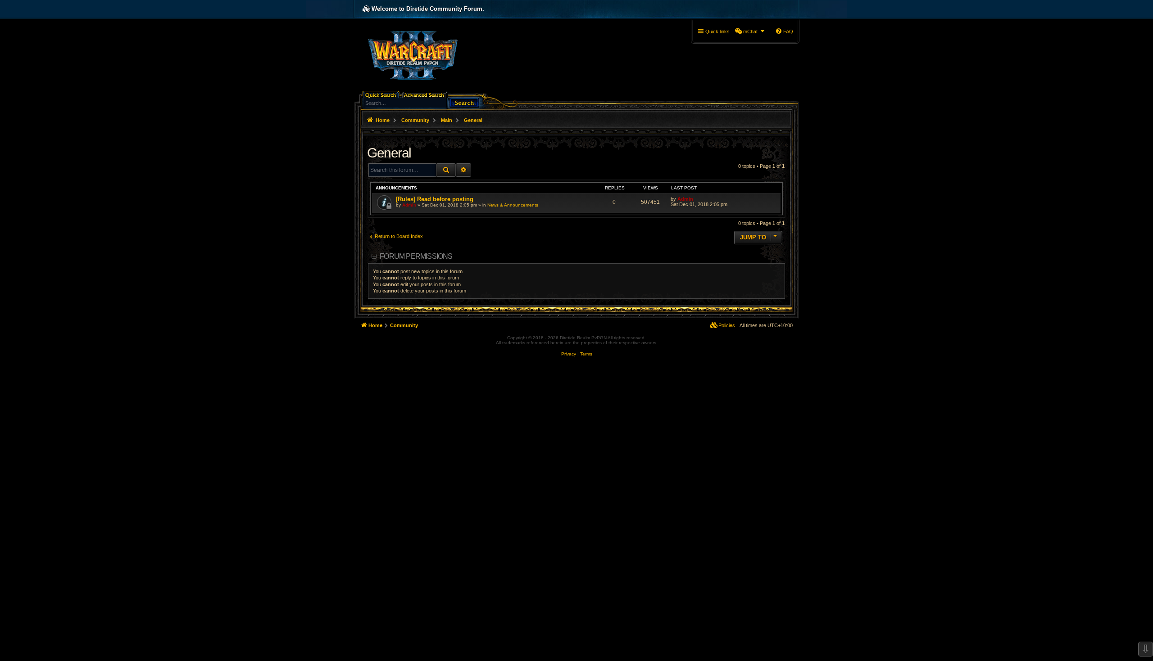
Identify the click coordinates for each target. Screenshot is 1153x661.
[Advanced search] (425, 94)
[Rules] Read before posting (434, 199)
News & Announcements (512, 204)
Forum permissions (416, 256)
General (389, 152)
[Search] (464, 102)
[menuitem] (750, 31)
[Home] (413, 54)
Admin (409, 204)
